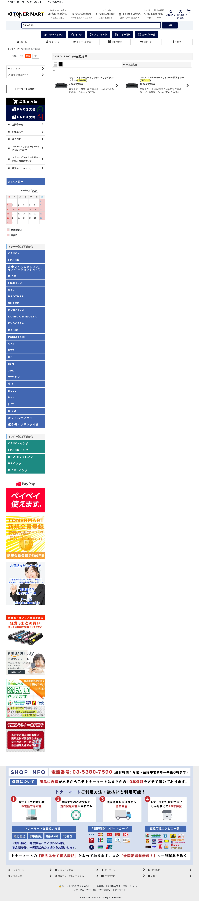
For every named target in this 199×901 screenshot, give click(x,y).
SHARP (13, 303)
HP (10, 357)
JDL (11, 370)
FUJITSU (15, 282)
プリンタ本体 (100, 34)
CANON (14, 253)
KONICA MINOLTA (22, 316)
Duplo (13, 397)
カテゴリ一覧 (148, 34)
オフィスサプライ (20, 417)
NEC (11, 289)
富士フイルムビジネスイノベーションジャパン (25, 268)
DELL (12, 390)
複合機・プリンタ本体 (23, 424)
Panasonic (16, 336)
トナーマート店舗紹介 (26, 89)
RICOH (13, 276)
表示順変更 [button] (131, 64)
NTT (11, 350)
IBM (11, 363)
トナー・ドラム (55, 34)
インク (78, 34)
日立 (11, 404)
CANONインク (18, 443)
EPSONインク (18, 450)
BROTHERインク (20, 456)
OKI (11, 343)
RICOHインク (18, 470)
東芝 (11, 383)
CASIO (13, 330)
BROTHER (16, 296)
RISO (12, 410)
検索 (170, 25)
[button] (177, 42)
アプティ (14, 377)
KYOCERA (16, 323)
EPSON (13, 260)
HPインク (15, 463)
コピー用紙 (124, 34)
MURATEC (16, 309)
